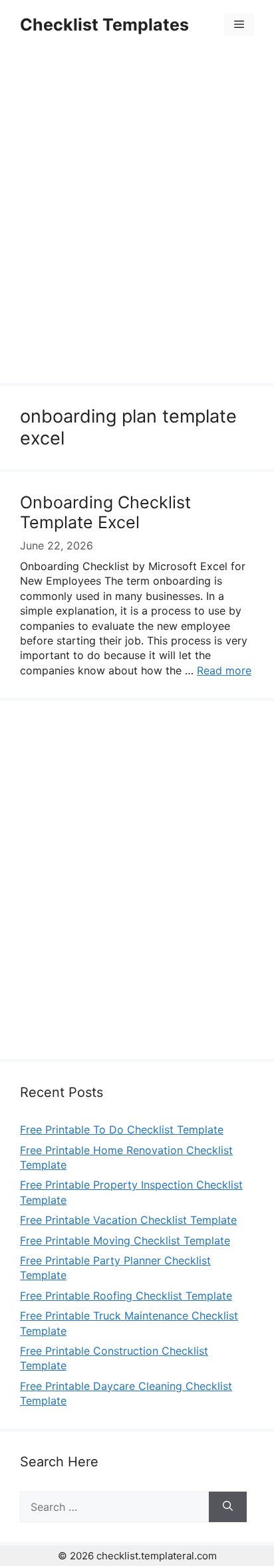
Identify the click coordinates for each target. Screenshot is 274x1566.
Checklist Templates (104, 25)
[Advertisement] (137, 218)
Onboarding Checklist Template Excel (105, 512)
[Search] (228, 1507)
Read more (224, 670)
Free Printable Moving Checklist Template (125, 1240)
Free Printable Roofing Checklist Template (126, 1295)
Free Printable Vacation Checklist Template (128, 1219)
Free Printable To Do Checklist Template (121, 1129)
